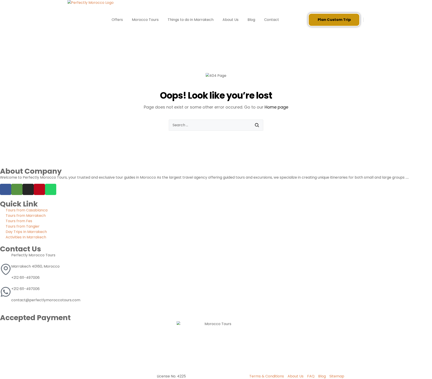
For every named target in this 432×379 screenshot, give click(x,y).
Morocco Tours (145, 19)
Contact (271, 19)
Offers (117, 19)
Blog (251, 19)
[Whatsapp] (50, 189)
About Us (230, 19)
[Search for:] (216, 125)
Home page (276, 107)
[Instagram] (28, 189)
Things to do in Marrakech (191, 19)
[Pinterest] (39, 189)
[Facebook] (5, 189)
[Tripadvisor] (16, 189)
